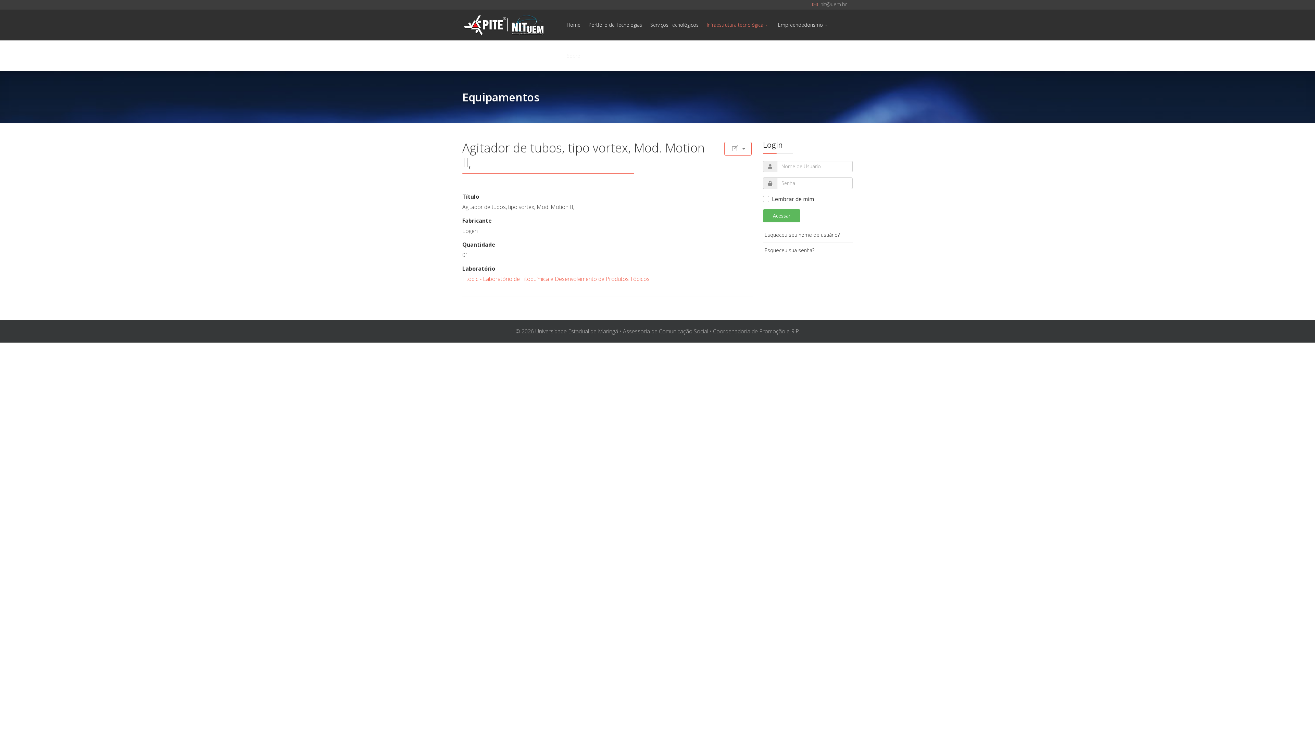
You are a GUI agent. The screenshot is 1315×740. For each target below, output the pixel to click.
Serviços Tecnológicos (674, 25)
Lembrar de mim (793, 199)
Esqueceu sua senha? (789, 250)
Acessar (781, 215)
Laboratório (478, 268)
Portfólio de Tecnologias (615, 25)
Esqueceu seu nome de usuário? (802, 235)
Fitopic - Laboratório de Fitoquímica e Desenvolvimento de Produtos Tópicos (556, 279)
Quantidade (478, 244)
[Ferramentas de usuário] (738, 149)
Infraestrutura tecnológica (735, 25)
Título (470, 196)
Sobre (573, 55)
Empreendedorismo (800, 25)
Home (573, 25)
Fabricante (477, 220)
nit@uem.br (834, 4)
